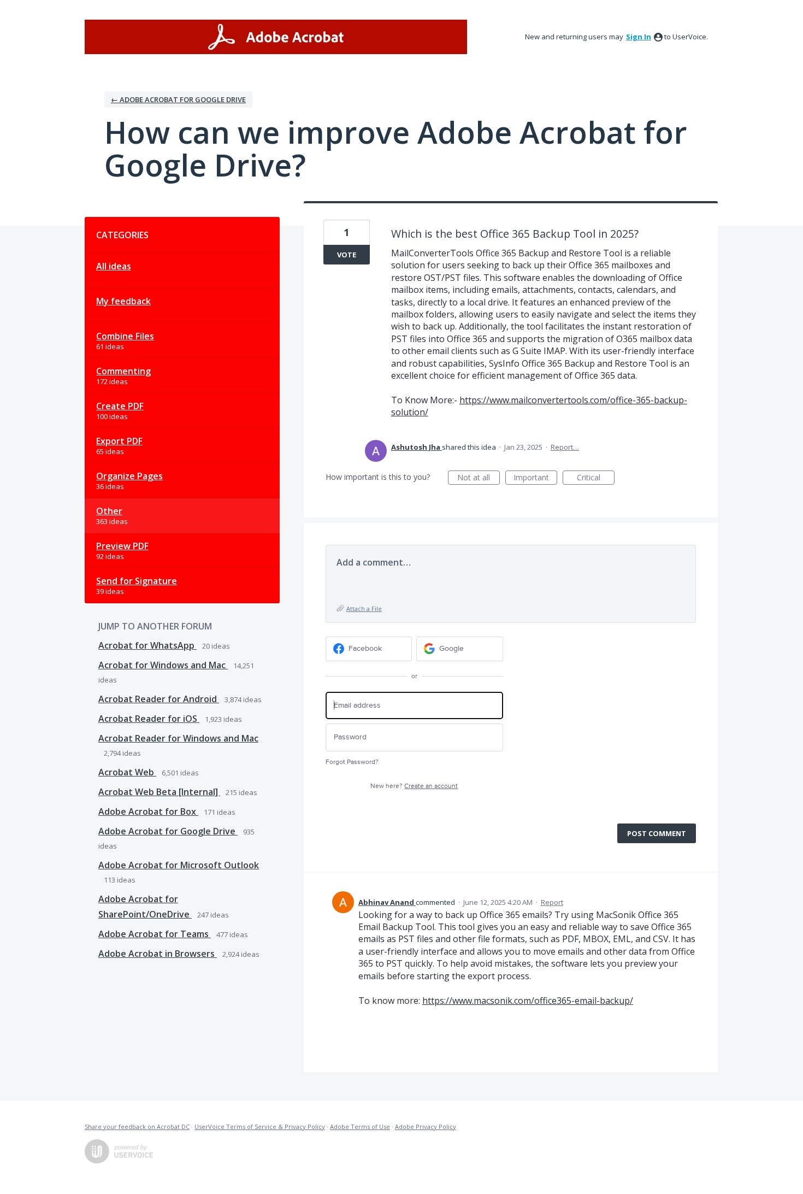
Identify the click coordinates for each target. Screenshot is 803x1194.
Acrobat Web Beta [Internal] (159, 792)
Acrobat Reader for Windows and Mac (178, 738)
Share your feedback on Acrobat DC (137, 1126)
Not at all (478, 478)
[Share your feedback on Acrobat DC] (276, 37)
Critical (596, 478)
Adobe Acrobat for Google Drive (168, 831)
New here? (414, 786)
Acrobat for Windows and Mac (163, 665)
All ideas (113, 266)
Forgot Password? (352, 762)
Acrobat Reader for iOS (148, 719)
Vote (346, 255)
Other (109, 511)
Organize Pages (129, 476)
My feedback (123, 301)
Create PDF (120, 406)
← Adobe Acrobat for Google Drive (178, 99)
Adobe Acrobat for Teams (154, 934)
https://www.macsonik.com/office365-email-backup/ (527, 1001)
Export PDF (119, 441)
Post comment (656, 833)
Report (552, 902)
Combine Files (125, 336)
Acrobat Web (127, 772)
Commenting (123, 371)
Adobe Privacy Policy (425, 1126)
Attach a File (364, 608)
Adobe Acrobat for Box (148, 811)
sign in (638, 37)
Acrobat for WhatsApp (147, 645)
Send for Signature (136, 581)
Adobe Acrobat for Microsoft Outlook (178, 865)
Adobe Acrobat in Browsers (157, 954)
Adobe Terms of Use (360, 1126)
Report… (565, 447)
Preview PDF (122, 546)
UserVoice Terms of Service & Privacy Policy (259, 1126)
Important (535, 478)
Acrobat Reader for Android (158, 699)
